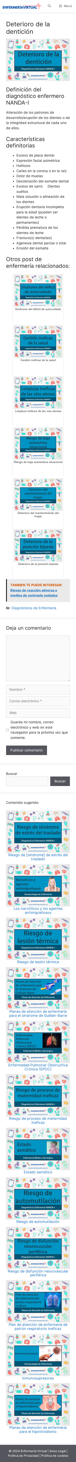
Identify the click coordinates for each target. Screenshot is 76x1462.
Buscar (11, 774)
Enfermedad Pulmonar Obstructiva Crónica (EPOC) (38, 1067)
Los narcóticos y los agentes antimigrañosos (38, 910)
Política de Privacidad (23, 1456)
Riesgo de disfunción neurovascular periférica (38, 1273)
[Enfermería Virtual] (22, 6)
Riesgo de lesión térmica (38, 962)
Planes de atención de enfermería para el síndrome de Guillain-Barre (38, 1013)
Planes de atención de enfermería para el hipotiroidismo (38, 1429)
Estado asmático (38, 1172)
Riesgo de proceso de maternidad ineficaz (38, 1120)
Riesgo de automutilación (38, 1221)
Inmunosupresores (38, 1378)
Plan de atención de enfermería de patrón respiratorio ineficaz (38, 1326)
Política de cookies (54, 1456)
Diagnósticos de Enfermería (34, 608)
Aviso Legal (57, 1451)
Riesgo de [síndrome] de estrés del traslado (38, 857)
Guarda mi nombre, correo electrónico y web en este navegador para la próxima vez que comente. (39, 730)
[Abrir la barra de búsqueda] (49, 6)
